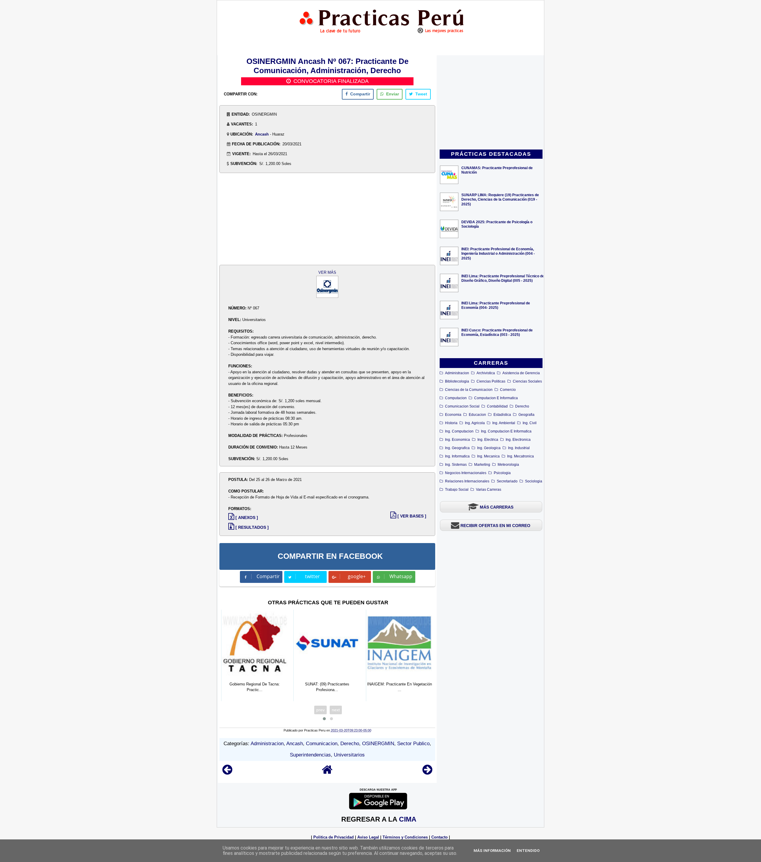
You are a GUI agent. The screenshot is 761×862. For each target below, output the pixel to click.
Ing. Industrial (519, 448)
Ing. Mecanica (488, 456)
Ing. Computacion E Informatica (506, 431)
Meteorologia (508, 465)
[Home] (327, 772)
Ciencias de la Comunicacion (469, 390)
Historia (451, 423)
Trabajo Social (456, 489)
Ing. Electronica (518, 440)
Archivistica (486, 373)
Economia (453, 415)
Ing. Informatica (457, 456)
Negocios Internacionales (465, 473)
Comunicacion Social (462, 406)
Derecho (522, 406)
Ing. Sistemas (456, 465)
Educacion (477, 415)
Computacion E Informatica (496, 398)
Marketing (482, 465)
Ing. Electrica (487, 440)
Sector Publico (413, 743)
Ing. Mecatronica (520, 456)
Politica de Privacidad (333, 837)
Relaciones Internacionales (467, 481)
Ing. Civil (530, 423)
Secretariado (507, 481)
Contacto (439, 837)
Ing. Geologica (489, 448)
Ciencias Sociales (527, 381)
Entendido (528, 850)
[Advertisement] (491, 102)
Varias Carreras (488, 489)
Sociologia (533, 481)
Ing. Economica (457, 440)
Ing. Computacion (459, 431)
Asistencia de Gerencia (521, 373)
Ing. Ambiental (503, 423)
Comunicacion (321, 743)
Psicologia (502, 473)
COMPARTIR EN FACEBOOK (330, 556)
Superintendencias (310, 755)
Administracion (457, 373)
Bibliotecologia (457, 381)
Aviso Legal (368, 837)
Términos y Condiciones (405, 837)
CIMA (407, 819)
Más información (492, 850)
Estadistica (502, 415)
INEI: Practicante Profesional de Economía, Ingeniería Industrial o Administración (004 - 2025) (498, 253)
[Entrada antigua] (427, 772)
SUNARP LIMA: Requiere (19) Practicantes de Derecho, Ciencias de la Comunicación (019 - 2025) (500, 199)
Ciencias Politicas (491, 381)
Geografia (526, 415)
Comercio (508, 390)
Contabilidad (497, 406)
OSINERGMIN (378, 743)
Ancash (262, 134)
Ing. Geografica (457, 448)
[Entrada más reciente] (227, 772)
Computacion (456, 398)
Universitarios (349, 755)
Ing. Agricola (475, 423)
